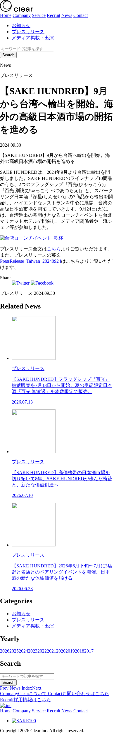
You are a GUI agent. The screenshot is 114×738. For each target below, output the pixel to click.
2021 (51, 650)
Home (5, 15)
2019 (70, 650)
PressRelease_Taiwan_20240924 (30, 261)
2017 (89, 650)
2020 (60, 650)
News (66, 15)
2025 (14, 650)
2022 (42, 650)
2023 (32, 650)
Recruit (53, 15)
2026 (4, 650)
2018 (79, 650)
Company (22, 15)
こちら (54, 248)
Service (39, 15)
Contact (80, 15)
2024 (23, 650)
